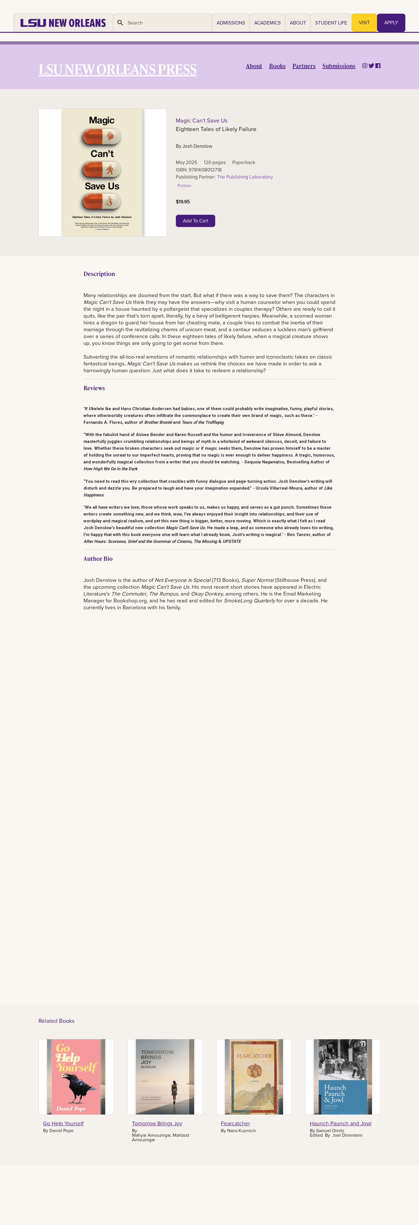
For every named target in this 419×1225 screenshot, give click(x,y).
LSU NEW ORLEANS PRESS (117, 68)
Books (277, 66)
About (254, 66)
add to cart (195, 220)
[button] (231, 23)
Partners (304, 66)
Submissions (338, 66)
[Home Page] (63, 23)
